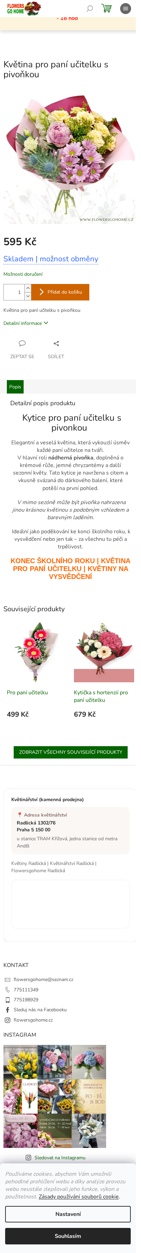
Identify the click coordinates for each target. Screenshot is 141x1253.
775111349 (26, 990)
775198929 (26, 999)
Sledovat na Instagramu (60, 1157)
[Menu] (125, 8)
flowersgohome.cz (33, 1020)
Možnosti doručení (22, 274)
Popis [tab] (15, 387)
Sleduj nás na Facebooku (40, 1009)
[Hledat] (90, 8)
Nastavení (68, 1214)
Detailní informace (22, 323)
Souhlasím (68, 1236)
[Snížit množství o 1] (27, 296)
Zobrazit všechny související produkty (70, 752)
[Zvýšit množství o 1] (27, 288)
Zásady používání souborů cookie (79, 1196)
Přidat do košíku (65, 292)
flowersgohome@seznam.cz (43, 979)
